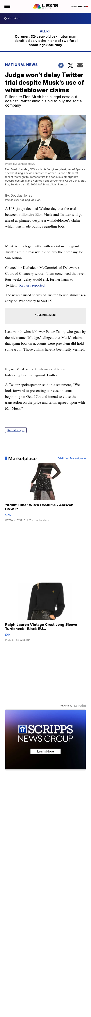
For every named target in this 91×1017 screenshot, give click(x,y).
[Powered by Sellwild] (80, 705)
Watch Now (78, 6)
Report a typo (15, 430)
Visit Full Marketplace (72, 458)
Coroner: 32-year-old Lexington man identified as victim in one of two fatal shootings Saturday (45, 40)
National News (21, 65)
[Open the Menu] (7, 6)
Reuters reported (32, 285)
